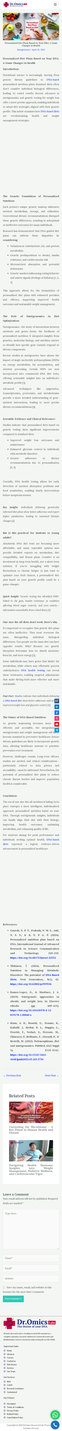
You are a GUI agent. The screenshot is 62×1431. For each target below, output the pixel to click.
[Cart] (57, 701)
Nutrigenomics (23, 50)
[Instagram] (57, 718)
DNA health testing (33, 670)
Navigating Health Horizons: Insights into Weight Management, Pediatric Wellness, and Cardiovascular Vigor (31, 1169)
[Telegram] (57, 730)
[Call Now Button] (55, 1425)
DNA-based (53, 79)
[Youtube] (57, 724)
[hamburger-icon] (55, 4)
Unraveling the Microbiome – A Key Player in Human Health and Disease (31, 1130)
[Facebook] (57, 712)
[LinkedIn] (57, 707)
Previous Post (12, 1075)
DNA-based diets (50, 111)
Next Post (52, 1075)
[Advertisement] (31, 156)
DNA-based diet (13, 700)
